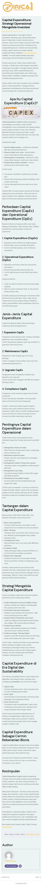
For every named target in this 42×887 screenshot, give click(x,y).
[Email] (20, 866)
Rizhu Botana (10, 861)
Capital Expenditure (30, 53)
